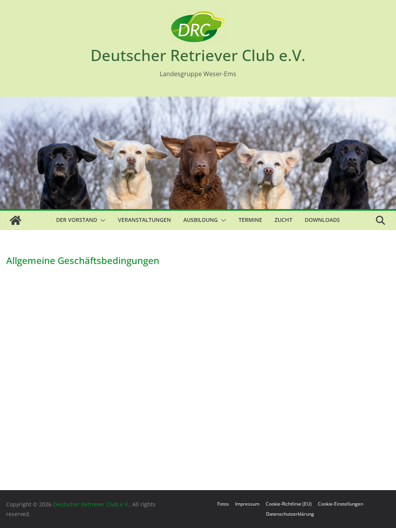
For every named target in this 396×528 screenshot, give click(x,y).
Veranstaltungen (144, 219)
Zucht (283, 219)
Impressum (247, 504)
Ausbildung (200, 219)
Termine (250, 219)
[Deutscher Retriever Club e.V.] (15, 220)
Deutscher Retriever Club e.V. (198, 55)
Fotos (223, 504)
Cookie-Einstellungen (340, 504)
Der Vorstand (76, 219)
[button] (101, 220)
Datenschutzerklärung (290, 514)
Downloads (322, 219)
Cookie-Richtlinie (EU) (289, 504)
